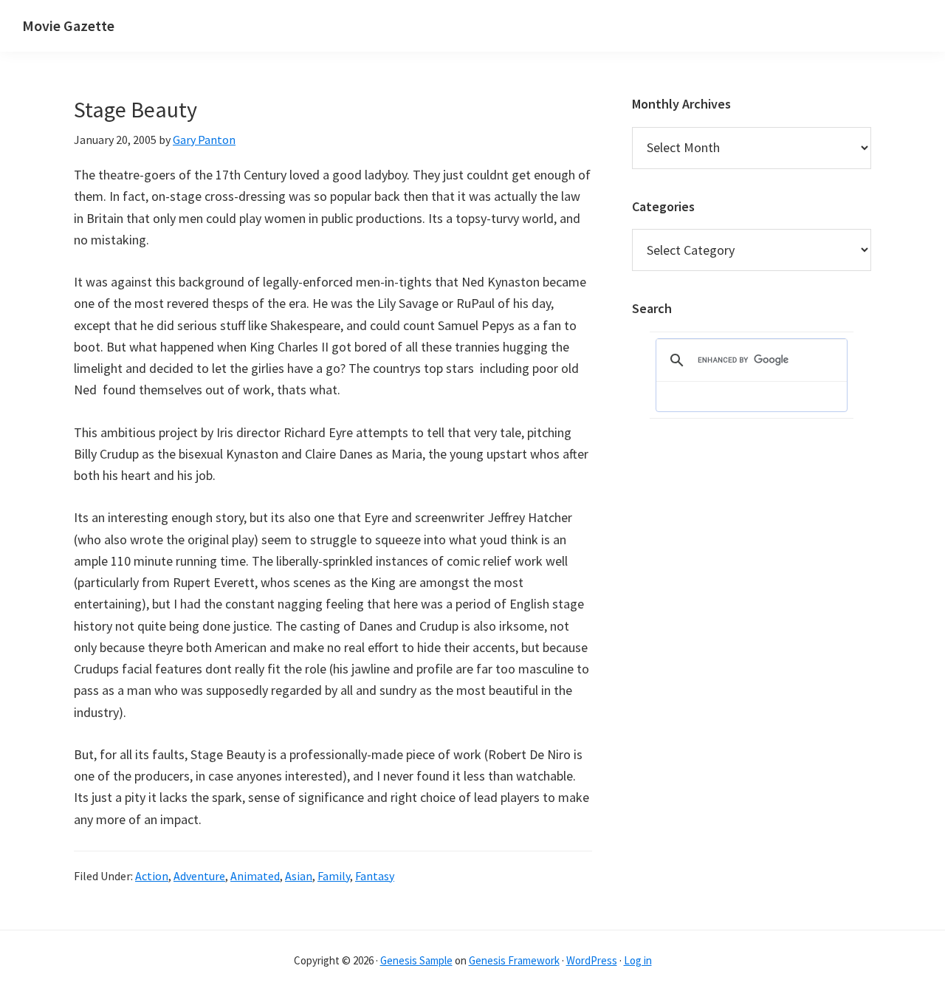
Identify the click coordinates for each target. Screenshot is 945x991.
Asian (298, 875)
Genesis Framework (514, 960)
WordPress (591, 960)
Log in (638, 960)
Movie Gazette (68, 25)
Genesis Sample (416, 960)
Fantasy (374, 875)
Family (333, 875)
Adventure (199, 875)
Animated (255, 875)
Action (151, 875)
